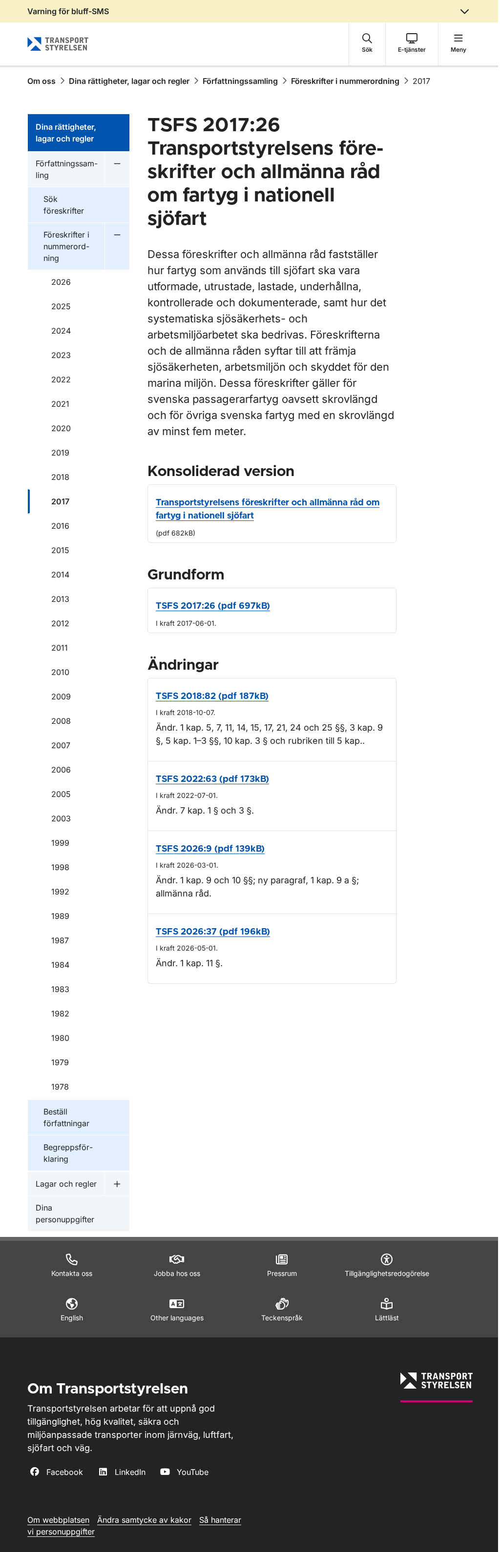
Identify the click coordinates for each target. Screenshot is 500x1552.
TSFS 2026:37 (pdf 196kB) (213, 932)
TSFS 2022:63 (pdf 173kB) (212, 779)
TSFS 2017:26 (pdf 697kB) (213, 606)
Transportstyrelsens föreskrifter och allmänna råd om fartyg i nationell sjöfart (267, 509)
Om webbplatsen (58, 1520)
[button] (367, 43)
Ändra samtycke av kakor (144, 1520)
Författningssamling (240, 81)
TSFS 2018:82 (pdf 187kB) (212, 696)
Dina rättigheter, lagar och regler (129, 81)
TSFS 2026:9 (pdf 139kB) (210, 849)
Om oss (41, 81)
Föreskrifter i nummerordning (345, 81)
